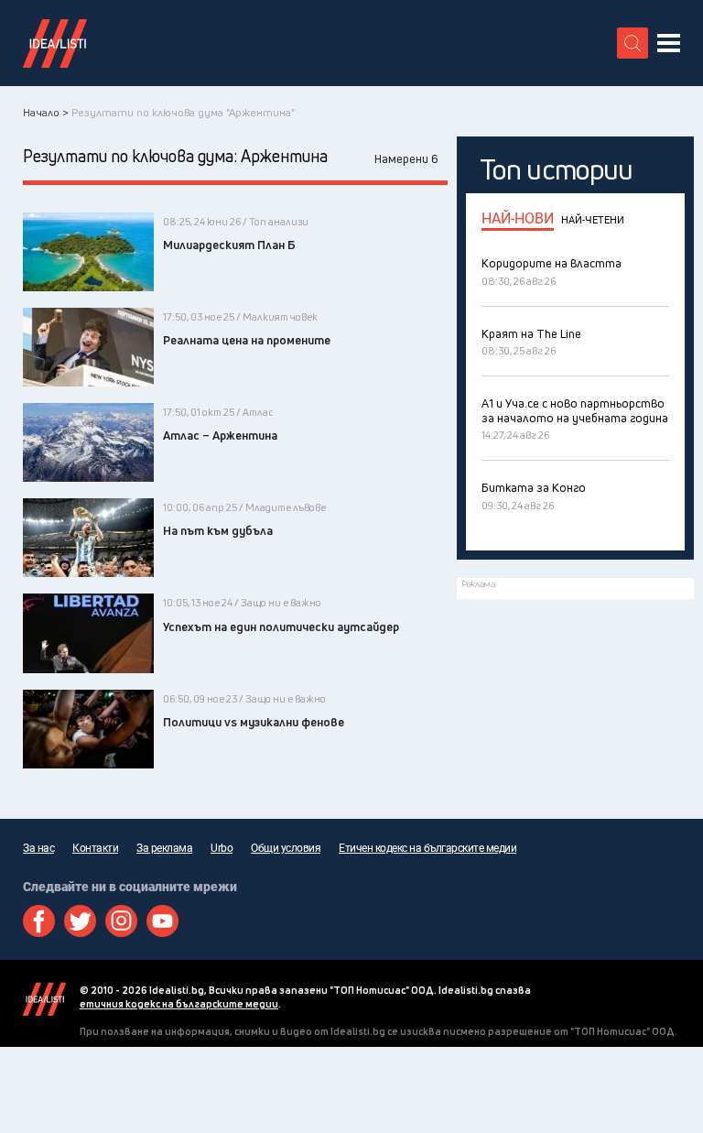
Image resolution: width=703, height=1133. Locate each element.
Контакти (95, 848)
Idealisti (44, 999)
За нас (38, 848)
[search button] (632, 43)
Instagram (121, 921)
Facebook (39, 921)
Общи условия (285, 848)
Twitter (80, 921)
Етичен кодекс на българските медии (427, 848)
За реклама (164, 848)
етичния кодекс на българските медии (179, 1003)
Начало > (46, 112)
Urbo (222, 848)
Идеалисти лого (55, 43)
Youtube (162, 921)
